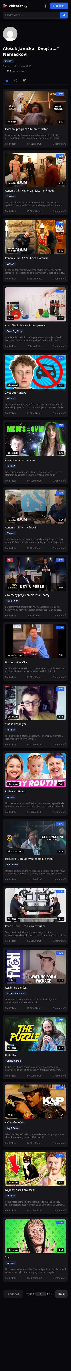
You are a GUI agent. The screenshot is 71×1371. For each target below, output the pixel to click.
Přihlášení (59, 5)
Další (61, 1294)
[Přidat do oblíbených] (9, 95)
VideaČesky (18, 6)
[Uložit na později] (16, 95)
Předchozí (13, 1294)
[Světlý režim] (45, 5)
